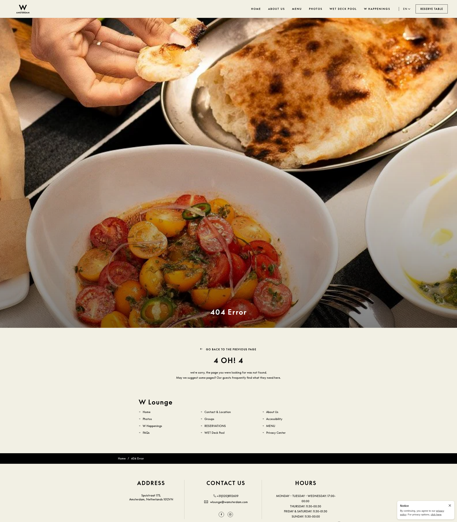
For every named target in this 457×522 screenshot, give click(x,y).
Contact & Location (217, 412)
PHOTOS (315, 8)
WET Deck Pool (214, 432)
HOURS (306, 483)
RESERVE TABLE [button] (431, 8)
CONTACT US (226, 483)
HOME (256, 8)
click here (436, 514)
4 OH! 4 (228, 360)
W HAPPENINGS (377, 8)
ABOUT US (276, 8)
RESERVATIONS (215, 426)
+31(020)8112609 (227, 496)
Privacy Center (276, 432)
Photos (147, 419)
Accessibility (274, 419)
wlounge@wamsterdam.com (229, 502)
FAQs (146, 432)
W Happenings (152, 426)
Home (146, 412)
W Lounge (156, 402)
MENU (297, 8)
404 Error (228, 312)
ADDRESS (151, 483)
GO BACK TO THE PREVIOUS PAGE (230, 349)
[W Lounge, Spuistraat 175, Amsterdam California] (23, 9)
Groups (209, 419)
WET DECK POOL (343, 8)
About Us (272, 412)
